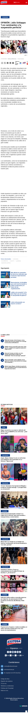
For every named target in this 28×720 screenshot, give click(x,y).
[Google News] (18, 652)
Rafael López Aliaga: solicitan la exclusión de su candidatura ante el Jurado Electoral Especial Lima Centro (16, 367)
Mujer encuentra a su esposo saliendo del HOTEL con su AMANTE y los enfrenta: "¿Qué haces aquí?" (14, 431)
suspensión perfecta (5, 262)
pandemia (18, 261)
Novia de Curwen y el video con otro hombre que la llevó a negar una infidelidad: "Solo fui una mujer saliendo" (15, 354)
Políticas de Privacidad (7, 688)
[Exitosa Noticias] (4, 2)
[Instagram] (15, 652)
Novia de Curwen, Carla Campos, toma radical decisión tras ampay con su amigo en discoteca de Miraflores (15, 341)
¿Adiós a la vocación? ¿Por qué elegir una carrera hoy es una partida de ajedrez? (19, 294)
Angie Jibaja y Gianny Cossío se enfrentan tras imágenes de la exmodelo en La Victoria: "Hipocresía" (13, 459)
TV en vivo (3, 683)
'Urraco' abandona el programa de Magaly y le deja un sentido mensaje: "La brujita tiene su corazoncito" (13, 487)
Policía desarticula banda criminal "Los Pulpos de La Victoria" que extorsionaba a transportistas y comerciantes (13, 515)
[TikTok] (20, 652)
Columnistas (5, 17)
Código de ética (5, 679)
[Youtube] (13, 652)
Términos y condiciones (7, 686)
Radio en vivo (4, 690)
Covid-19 (12, 261)
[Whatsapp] (2, 63)
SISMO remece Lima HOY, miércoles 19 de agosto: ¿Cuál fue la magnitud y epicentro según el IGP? (15, 348)
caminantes (15, 259)
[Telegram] (13, 63)
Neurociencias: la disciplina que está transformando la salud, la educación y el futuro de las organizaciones (19, 285)
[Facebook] (7, 63)
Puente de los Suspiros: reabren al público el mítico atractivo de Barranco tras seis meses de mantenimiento (14, 628)
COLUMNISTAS (4, 261)
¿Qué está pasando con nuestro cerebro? (18, 302)
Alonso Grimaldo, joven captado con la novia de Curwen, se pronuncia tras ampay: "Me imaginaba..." (16, 361)
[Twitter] (5, 63)
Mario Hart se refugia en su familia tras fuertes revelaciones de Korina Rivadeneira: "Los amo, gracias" (14, 543)
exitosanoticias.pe (9, 669)
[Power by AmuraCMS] (23, 706)
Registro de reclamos (7, 681)
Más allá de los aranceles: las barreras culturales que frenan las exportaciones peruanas (19, 275)
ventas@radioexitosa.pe (10, 666)
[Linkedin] (10, 63)
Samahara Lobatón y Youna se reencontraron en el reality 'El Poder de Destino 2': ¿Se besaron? (12, 571)
